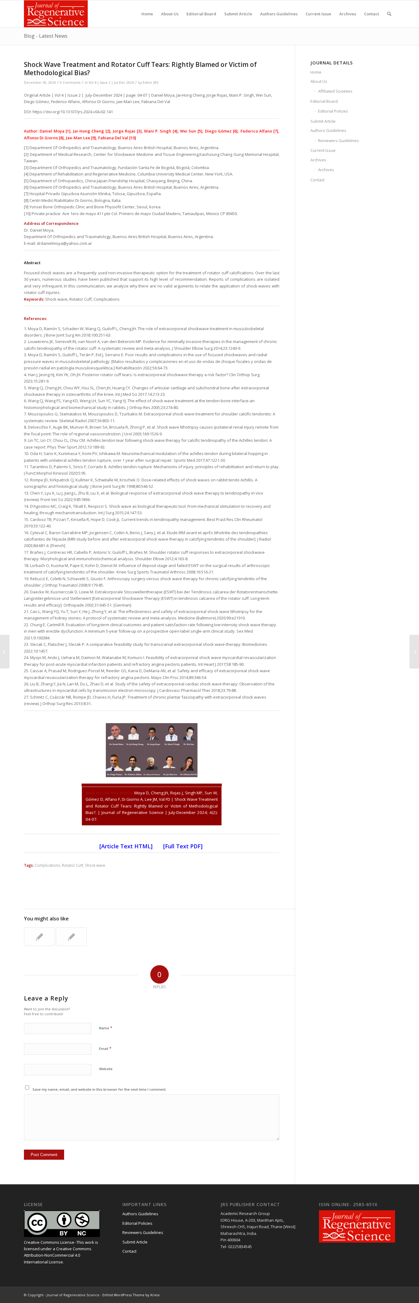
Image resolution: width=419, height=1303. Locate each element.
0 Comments (70, 82)
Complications (47, 865)
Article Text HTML (126, 846)
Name (105, 1028)
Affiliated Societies (335, 91)
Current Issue (323, 150)
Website (106, 1068)
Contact (317, 180)
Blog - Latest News (45, 36)
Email (105, 1048)
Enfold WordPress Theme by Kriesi (131, 1295)
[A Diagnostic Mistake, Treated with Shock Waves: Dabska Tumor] (71, 936)
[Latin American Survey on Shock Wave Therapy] (5, 652)
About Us (318, 81)
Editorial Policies (333, 111)
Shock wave (95, 865)
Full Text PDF (183, 846)
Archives (318, 160)
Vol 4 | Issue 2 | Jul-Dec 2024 (111, 82)
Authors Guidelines (328, 130)
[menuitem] (147, 13)
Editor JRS (150, 82)
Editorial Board (324, 101)
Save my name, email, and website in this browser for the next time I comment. (100, 1089)
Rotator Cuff (72, 865)
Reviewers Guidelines (338, 140)
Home (315, 72)
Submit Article (323, 121)
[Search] (389, 13)
